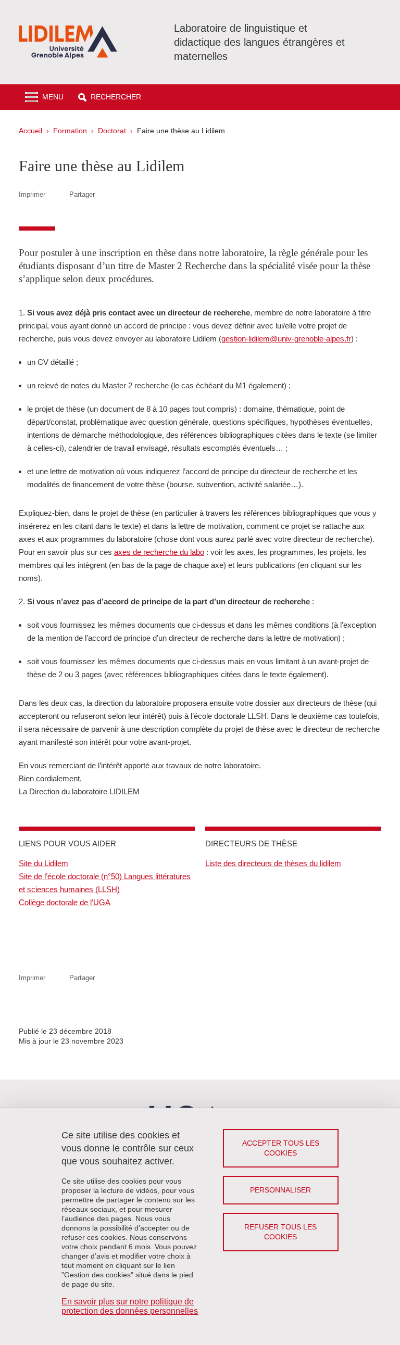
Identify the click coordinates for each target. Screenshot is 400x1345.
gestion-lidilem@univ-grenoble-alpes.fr (286, 338)
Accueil (30, 130)
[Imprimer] (57, 194)
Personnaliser (280, 1190)
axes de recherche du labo (159, 552)
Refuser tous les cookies (280, 1232)
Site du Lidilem (43, 863)
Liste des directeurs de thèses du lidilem (273, 863)
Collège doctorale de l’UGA (64, 902)
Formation (70, 130)
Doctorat (112, 130)
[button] (109, 97)
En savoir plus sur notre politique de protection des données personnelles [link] (129, 1306)
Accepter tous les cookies (280, 1148)
